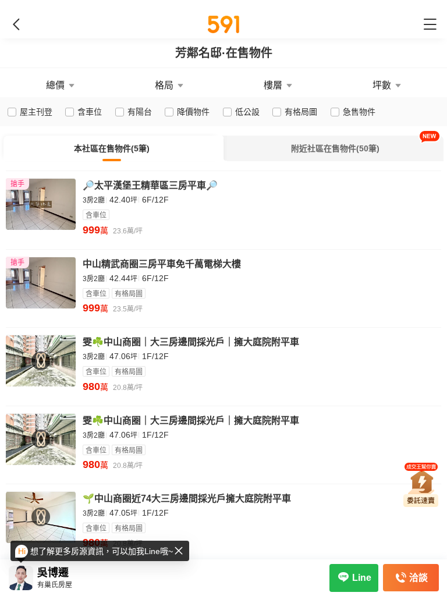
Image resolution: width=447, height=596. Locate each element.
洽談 (418, 578)
